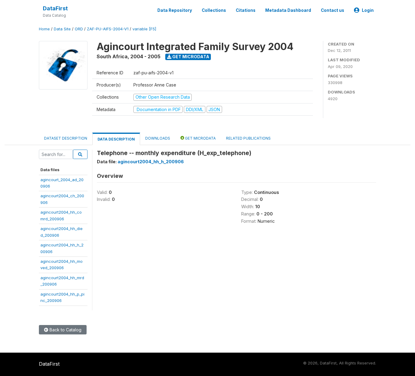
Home (44, 29)
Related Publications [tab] (248, 138)
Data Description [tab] (116, 139)
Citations (246, 10)
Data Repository (174, 10)
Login (368, 10)
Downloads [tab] (157, 138)
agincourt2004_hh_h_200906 (151, 161)
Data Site (62, 29)
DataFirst (55, 8)
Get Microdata (190, 56)
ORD (79, 29)
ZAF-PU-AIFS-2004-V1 (108, 29)
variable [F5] (144, 29)
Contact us (332, 10)
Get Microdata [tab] (200, 138)
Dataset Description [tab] (65, 138)
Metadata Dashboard (288, 10)
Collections (214, 10)
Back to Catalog (64, 329)
